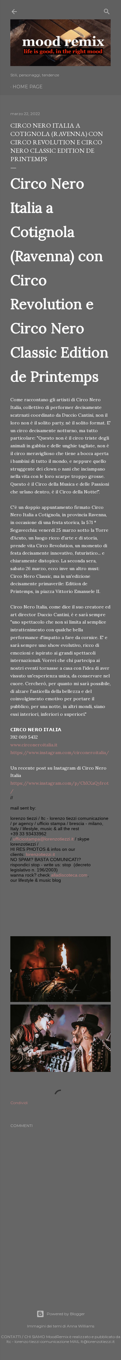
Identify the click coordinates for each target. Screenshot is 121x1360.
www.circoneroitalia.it (33, 745)
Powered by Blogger (66, 1313)
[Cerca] (107, 10)
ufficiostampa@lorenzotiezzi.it (43, 838)
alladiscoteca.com (69, 875)
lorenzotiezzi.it (40, 854)
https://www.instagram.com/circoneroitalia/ (59, 752)
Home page (28, 87)
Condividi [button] (19, 1102)
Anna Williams (80, 1326)
